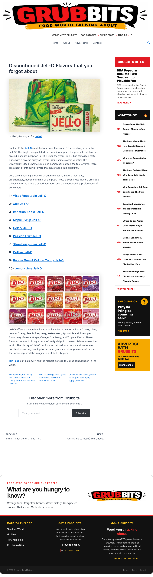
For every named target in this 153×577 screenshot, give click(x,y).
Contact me (70, 550)
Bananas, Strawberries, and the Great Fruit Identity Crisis (134, 209)
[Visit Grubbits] (117, 495)
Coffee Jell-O (22, 252)
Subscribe (81, 413)
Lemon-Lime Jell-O (28, 268)
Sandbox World (15, 529)
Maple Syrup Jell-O (27, 220)
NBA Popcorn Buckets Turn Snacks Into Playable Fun (127, 76)
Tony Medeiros (15, 540)
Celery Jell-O (22, 228)
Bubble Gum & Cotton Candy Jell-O (38, 260)
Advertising (81, 42)
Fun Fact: (14, 360)
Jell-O (38, 136)
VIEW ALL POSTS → (126, 289)
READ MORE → (124, 103)
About (66, 42)
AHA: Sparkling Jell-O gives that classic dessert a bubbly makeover (52, 377)
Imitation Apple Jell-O (28, 212)
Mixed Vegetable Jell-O (29, 196)
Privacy (126, 570)
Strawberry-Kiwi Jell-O (29, 244)
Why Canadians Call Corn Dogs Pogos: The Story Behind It (135, 192)
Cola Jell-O (21, 204)
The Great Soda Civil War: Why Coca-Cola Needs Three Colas (135, 175)
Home (55, 42)
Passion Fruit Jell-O (27, 236)
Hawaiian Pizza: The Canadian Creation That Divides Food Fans (134, 259)
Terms (134, 570)
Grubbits (11, 534)
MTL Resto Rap (15, 545)
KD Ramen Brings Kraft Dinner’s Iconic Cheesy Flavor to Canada (134, 276)
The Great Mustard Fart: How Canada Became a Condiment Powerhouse (134, 146)
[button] (148, 43)
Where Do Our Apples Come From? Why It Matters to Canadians (133, 226)
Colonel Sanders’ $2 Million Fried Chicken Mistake (133, 243)
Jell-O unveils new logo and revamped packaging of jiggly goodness (82, 377)
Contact (97, 42)
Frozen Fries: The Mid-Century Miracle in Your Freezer (134, 129)
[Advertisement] (134, 420)
